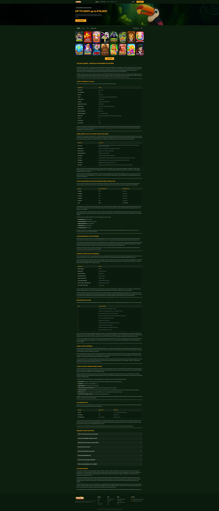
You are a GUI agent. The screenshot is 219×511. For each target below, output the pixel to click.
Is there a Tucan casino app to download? (86, 459)
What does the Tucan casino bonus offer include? (88, 442)
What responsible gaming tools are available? (87, 464)
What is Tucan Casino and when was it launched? (88, 434)
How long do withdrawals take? (84, 455)
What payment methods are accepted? (86, 451)
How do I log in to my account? (84, 446)
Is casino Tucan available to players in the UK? (87, 438)
